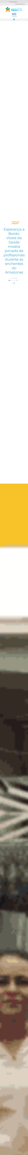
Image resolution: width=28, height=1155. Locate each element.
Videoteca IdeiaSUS (15, 222)
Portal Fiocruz (3, 1)
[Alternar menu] (14, 19)
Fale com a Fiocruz (13, 1)
